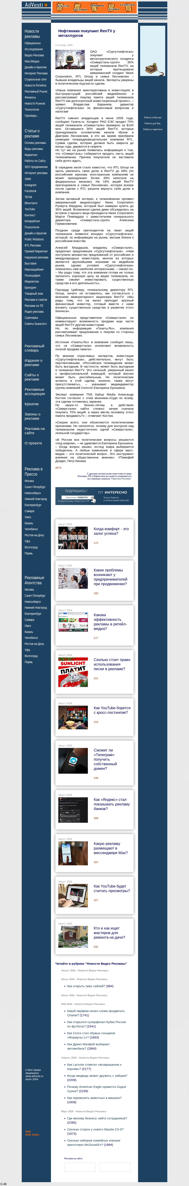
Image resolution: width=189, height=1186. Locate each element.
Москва (29, 481)
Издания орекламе (33, 362)
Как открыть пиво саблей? (86, 986)
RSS (28, 1131)
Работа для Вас (153, 123)
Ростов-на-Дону (34, 535)
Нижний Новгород (36, 499)
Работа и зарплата (152, 129)
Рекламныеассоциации (35, 391)
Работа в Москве (152, 117)
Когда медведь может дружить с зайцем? (97, 1075)
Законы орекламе (32, 416)
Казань (29, 523)
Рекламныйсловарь (34, 348)
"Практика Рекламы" (121, 478)
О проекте (33, 443)
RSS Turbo (32, 1134)
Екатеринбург (33, 505)
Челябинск (31, 529)
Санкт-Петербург (35, 487)
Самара (29, 511)
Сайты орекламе (32, 377)
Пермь (29, 553)
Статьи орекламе (32, 133)
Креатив (32, 404)
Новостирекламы (32, 34)
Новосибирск (33, 493)
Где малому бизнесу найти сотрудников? (97, 1118)
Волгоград (31, 547)
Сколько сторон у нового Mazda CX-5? (95, 1129)
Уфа (27, 541)
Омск (28, 517)
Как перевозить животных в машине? (94, 1098)
